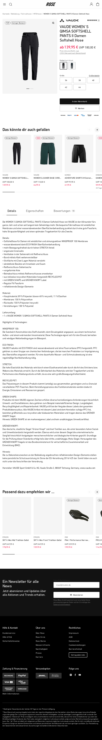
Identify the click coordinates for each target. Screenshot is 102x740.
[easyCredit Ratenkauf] (22, 682)
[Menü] (4, 4)
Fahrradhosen (26, 14)
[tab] (11, 211)
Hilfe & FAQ (7, 637)
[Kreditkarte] (8, 682)
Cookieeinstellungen (77, 645)
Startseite (5, 14)
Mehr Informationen (10, 694)
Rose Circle (40, 637)
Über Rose (40, 633)
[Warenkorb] (98, 4)
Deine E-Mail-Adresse (61, 580)
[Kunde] (93, 4)
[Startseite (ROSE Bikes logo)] (51, 4)
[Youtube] (80, 675)
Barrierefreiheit (75, 649)
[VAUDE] (69, 20)
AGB (70, 637)
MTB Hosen (37, 14)
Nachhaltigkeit (42, 649)
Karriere (39, 657)
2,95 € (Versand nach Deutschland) (73, 53)
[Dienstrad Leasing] (8, 689)
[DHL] (42, 675)
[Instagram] (71, 675)
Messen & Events (43, 645)
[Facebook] (75, 675)
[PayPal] (22, 675)
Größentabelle (94, 76)
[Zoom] (53, 22)
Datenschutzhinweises (61, 604)
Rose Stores (41, 641)
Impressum (74, 633)
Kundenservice (8, 633)
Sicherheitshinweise (11, 641)
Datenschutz (74, 641)
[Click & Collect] (55, 675)
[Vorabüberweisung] (22, 689)
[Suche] (10, 4)
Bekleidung (15, 14)
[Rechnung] (8, 675)
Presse (39, 653)
